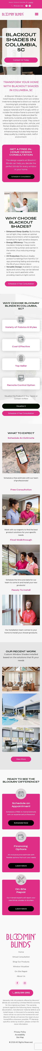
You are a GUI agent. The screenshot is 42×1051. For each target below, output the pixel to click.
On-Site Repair (21, 971)
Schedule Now (21, 823)
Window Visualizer (21, 967)
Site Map (20, 1037)
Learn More (21, 866)
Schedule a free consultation (21, 284)
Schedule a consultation (21, 177)
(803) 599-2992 (18, 6)
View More (21, 759)
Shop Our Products (21, 962)
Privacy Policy (20, 1032)
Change (30, 2)
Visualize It (21, 406)
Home (21, 952)
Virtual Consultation (21, 957)
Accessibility (20, 1035)
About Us (21, 976)
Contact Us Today (21, 60)
